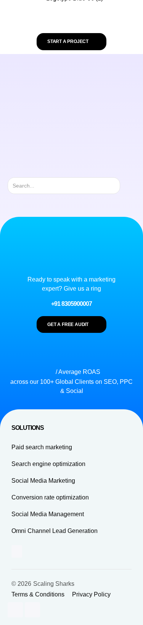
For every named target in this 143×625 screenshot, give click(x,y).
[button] (71, 18)
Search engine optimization (48, 464)
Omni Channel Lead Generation (54, 531)
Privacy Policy (91, 594)
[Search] (126, 185)
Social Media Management (47, 514)
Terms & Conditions (37, 594)
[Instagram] (15, 609)
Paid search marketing (41, 447)
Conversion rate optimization (50, 497)
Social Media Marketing (43, 480)
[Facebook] (32, 609)
